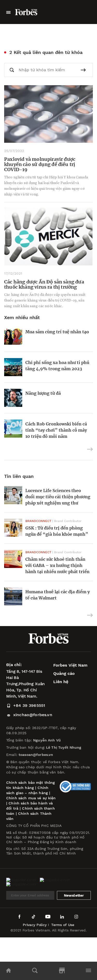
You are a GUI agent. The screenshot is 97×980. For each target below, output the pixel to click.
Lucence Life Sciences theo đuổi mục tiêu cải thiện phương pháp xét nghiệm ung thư (57, 496)
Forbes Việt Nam (70, 665)
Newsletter (74, 895)
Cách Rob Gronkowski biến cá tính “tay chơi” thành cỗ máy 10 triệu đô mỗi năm (56, 430)
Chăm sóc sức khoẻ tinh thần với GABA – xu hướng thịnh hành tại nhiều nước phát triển (57, 565)
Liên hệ (60, 681)
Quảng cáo (64, 673)
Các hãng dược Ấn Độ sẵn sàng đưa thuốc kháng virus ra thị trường (44, 284)
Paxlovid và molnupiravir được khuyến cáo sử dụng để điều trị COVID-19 (39, 164)
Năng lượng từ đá (43, 393)
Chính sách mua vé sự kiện (31, 798)
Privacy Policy (35, 925)
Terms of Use (62, 925)
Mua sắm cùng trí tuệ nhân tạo (57, 331)
